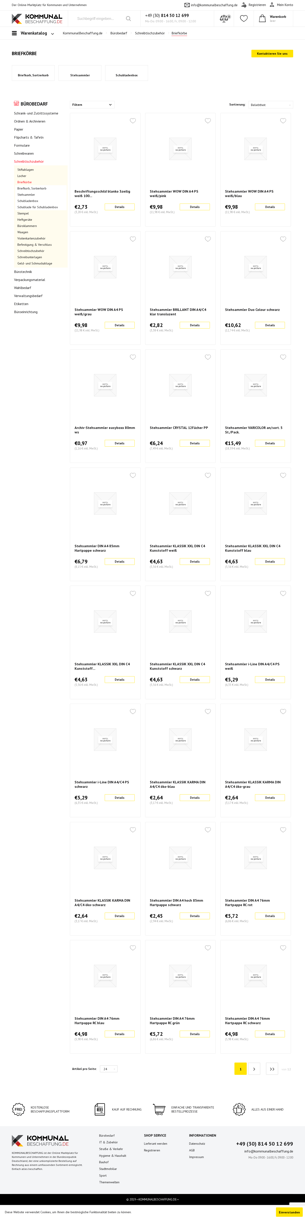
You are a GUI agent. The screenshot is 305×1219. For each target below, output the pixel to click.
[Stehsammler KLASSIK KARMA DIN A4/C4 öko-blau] (180, 739)
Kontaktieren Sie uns (272, 54)
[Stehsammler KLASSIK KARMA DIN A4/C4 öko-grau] (255, 739)
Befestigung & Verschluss (34, 245)
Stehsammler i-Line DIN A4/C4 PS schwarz (102, 784)
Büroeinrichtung (26, 312)
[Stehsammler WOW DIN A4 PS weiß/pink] (180, 148)
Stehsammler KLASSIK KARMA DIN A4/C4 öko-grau (253, 784)
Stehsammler (80, 75)
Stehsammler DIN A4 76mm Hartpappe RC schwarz (247, 1020)
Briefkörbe (24, 182)
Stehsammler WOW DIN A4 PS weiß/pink (174, 193)
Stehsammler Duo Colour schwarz (252, 309)
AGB (192, 1150)
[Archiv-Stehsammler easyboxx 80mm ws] (105, 385)
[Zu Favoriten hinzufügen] (133, 121)
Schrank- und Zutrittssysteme (36, 113)
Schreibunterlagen (29, 257)
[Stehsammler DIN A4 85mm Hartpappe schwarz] (105, 503)
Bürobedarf (34, 104)
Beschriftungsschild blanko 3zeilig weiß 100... (102, 193)
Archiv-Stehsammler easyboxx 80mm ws (105, 429)
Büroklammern (27, 226)
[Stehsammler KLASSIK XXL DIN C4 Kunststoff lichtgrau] (105, 621)
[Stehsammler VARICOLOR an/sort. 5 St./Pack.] (255, 385)
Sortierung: (237, 104)
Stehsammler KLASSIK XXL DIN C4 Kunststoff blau (252, 548)
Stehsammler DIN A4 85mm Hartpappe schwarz (97, 548)
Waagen (22, 232)
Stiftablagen (25, 170)
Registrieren (152, 1150)
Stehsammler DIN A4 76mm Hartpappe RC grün (172, 1020)
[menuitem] (281, 5)
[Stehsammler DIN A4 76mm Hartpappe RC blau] (105, 975)
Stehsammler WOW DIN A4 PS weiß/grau (99, 311)
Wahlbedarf (22, 287)
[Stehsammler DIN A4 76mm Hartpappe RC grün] (180, 975)
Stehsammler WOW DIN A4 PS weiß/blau (249, 193)
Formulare (22, 145)
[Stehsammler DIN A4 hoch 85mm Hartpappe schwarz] (180, 857)
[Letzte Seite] (272, 1069)
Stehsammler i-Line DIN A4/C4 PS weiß (252, 666)
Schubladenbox (127, 75)
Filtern (77, 105)
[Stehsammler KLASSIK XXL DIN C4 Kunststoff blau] (255, 503)
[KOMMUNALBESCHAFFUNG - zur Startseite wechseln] (37, 19)
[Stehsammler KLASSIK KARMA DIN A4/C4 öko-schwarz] (105, 857)
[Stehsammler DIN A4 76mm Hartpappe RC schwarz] (255, 975)
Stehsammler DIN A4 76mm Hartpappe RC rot (247, 902)
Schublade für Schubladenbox (37, 207)
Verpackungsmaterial (29, 279)
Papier (18, 129)
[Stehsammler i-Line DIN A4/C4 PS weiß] (255, 621)
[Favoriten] (244, 18)
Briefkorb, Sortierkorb (33, 75)
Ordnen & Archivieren (29, 121)
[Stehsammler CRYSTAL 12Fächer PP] (180, 385)
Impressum (196, 1157)
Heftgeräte (24, 220)
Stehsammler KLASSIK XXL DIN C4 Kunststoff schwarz (177, 666)
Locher (21, 176)
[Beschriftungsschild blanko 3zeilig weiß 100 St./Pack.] (105, 148)
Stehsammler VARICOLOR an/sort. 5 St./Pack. (253, 429)
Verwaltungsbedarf (28, 295)
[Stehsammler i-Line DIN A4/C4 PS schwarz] (105, 739)
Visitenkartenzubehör (31, 238)
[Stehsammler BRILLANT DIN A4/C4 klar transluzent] (180, 267)
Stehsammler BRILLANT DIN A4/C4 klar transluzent (178, 311)
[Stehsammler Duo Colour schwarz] (255, 267)
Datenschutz (197, 1144)
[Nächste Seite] (254, 1069)
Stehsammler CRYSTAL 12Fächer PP (179, 427)
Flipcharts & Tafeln (29, 137)
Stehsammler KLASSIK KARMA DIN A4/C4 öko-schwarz (102, 902)
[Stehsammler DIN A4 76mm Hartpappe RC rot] (255, 857)
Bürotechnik (23, 271)
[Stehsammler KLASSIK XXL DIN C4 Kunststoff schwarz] (180, 621)
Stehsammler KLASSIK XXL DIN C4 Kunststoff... (102, 666)
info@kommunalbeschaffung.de (214, 5)
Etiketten (21, 304)
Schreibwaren (24, 153)
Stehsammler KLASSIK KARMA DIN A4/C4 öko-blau (177, 784)
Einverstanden (289, 1212)
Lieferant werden (155, 1144)
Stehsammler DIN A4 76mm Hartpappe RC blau (97, 1020)
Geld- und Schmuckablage (34, 263)
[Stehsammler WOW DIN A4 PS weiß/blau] (255, 148)
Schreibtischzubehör (29, 161)
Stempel (23, 213)
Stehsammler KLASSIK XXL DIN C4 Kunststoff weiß (177, 548)
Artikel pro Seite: (84, 1069)
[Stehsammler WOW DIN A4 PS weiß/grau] (105, 267)
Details (119, 207)
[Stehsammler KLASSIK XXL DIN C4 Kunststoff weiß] (180, 503)
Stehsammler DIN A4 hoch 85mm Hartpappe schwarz (176, 902)
